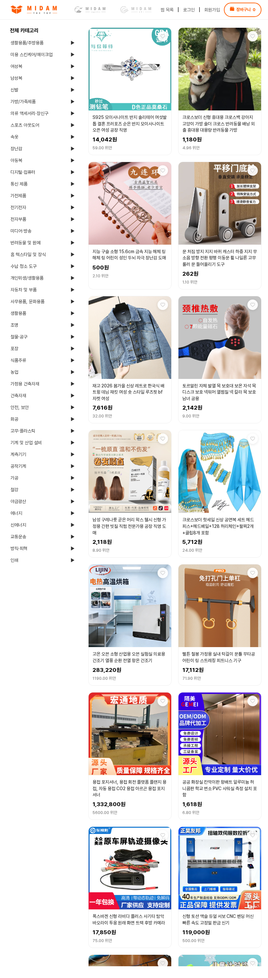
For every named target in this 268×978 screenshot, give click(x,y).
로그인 (189, 9)
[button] (130, 91)
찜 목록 (167, 9)
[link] (36, 10)
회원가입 (212, 9)
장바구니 (243, 9)
